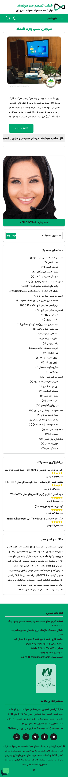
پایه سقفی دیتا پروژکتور (47, 329)
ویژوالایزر (54, 372)
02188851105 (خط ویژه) (38, 644)
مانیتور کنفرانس (51, 396)
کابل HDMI (53, 353)
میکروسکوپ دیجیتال (48, 367)
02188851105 (28, 222)
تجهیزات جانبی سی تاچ (52, 310)
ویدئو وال (53, 434)
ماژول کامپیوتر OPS (49, 358)
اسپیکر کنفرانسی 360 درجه (46, 382)
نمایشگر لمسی (51, 448)
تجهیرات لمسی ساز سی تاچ (50, 296)
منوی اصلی (52, 18)
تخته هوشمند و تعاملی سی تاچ (48, 411)
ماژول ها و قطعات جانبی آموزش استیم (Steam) (35, 291)
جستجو (11, 235)
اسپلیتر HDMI (51, 315)
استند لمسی (52, 262)
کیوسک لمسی (52, 267)
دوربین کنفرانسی (50, 386)
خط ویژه (43, 222)
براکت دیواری (52, 320)
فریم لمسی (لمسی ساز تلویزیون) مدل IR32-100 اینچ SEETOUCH (31, 714)
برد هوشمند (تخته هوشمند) (45, 420)
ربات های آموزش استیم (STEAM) (41, 286)
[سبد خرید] (7, 18)
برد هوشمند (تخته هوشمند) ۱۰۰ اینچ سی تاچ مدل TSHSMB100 (33, 728)
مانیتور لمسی (52, 401)
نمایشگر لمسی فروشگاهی (46, 277)
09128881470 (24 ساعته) (43, 648)
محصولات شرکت (55, 430)
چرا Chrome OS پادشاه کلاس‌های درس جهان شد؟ (38, 566)
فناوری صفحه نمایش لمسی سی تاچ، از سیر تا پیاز (40, 585)
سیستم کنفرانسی (50, 391)
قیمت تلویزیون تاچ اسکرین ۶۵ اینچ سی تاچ (42, 724)
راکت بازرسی (52, 343)
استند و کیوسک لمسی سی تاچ (48, 258)
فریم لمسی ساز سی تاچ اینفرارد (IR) (41, 305)
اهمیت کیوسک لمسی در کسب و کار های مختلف (40, 590)
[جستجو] (14, 18)
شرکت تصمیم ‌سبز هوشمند (35, 6)
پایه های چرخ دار (50, 334)
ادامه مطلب (21, 128)
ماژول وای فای (51, 362)
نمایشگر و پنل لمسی (53, 439)
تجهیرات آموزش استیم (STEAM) (47, 282)
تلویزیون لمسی (51, 444)
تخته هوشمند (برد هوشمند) (45, 425)
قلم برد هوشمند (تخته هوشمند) (43, 348)
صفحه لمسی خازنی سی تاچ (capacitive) (38, 301)
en (34, 770)
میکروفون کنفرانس (49, 405)
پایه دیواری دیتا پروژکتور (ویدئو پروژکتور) (39, 324)
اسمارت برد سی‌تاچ (49, 415)
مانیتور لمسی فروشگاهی (47, 272)
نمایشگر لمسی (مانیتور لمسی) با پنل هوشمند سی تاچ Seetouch (32, 709)
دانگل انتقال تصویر (49, 339)
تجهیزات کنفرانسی (54, 377)
